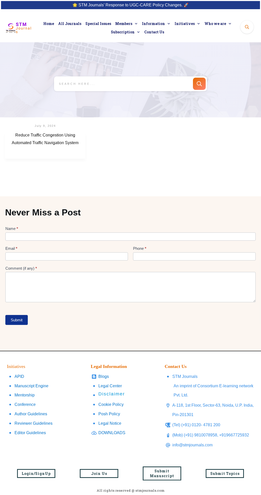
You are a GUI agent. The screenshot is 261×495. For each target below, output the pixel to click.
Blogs (103, 376)
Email (11, 248)
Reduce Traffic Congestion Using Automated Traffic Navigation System (45, 146)
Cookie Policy (111, 404)
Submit (16, 320)
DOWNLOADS (111, 433)
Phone (139, 248)
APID (19, 376)
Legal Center (110, 386)
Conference (25, 404)
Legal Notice (109, 423)
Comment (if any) (21, 268)
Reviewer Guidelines (34, 423)
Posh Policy (109, 414)
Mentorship (25, 395)
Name (11, 228)
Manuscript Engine (31, 386)
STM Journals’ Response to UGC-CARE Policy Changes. (130, 5)
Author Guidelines (31, 414)
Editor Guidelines (30, 433)
